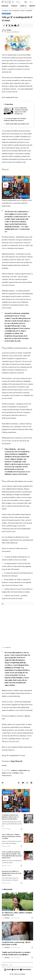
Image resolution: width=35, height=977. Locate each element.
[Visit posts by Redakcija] (4, 31)
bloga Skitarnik (16, 761)
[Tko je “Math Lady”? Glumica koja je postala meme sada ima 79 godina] (28, 838)
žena (21, 773)
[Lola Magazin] (13, 2)
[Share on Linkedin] (12, 25)
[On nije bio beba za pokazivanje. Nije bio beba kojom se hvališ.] (17, 931)
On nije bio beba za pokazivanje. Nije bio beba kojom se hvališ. (16, 943)
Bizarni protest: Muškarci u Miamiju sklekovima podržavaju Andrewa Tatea (11, 873)
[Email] (15, 25)
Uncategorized (6, 13)
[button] (3, 2)
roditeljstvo (15, 773)
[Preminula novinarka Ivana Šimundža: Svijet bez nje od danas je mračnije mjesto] (28, 818)
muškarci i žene (6, 773)
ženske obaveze (7, 775)
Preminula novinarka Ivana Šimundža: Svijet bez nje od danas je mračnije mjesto (10, 817)
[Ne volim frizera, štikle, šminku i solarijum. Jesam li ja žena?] (17, 901)
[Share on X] (9, 25)
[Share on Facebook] (6, 25)
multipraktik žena (24, 770)
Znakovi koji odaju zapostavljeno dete (17, 124)
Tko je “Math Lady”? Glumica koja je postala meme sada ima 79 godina (11, 836)
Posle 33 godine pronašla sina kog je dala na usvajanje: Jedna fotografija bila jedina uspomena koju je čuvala (12, 855)
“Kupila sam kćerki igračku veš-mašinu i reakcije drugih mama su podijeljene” (16, 953)
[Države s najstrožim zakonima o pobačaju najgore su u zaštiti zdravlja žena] (8, 110)
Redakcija (9, 30)
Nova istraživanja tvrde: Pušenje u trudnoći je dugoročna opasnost (15, 119)
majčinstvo (14, 770)
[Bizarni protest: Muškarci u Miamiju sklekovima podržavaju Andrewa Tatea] (28, 875)
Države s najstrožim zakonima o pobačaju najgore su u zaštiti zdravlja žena (21, 111)
